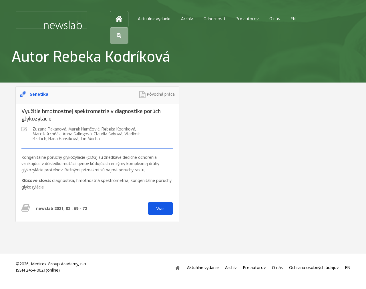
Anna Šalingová (77, 134)
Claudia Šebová (108, 134)
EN (293, 19)
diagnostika (63, 180)
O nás (274, 19)
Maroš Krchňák (47, 134)
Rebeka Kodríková (118, 129)
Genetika (38, 94)
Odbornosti (214, 19)
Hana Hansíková (63, 139)
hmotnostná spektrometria (102, 180)
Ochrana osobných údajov (314, 267)
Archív (187, 19)
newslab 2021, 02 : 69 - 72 (61, 208)
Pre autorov (247, 19)
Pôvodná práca (161, 94)
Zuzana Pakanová (49, 129)
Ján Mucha (90, 139)
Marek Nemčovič (84, 129)
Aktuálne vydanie (154, 19)
